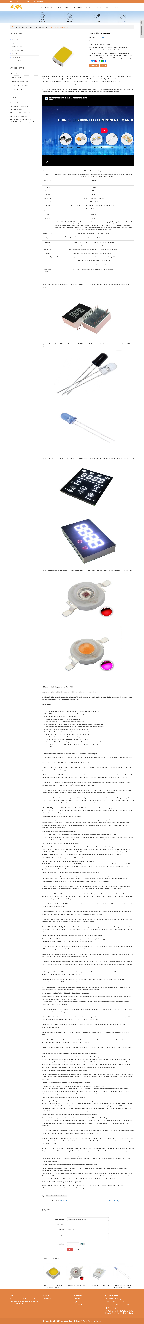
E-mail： (61, 1229)
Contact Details (78, 1305)
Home (40, 7)
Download (90, 7)
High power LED (17, 57)
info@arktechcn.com (21, 2)
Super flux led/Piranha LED (20, 61)
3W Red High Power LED (76, 1285)
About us (48, 7)
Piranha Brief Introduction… (20, 81)
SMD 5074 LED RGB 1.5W (99, 1285)
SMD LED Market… (17, 90)
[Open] (142, 29)
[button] (61, 7)
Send (70, 1249)
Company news (48, 1299)
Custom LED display (18, 46)
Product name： (59, 1219)
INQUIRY (95, 65)
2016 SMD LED (42, 27)
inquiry (99, 7)
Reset (77, 1249)
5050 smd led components (68, 1201)
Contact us (108, 7)
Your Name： (60, 1224)
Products (58, 7)
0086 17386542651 (24, 113)
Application (78, 7)
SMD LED (32, 27)
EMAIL (104, 65)
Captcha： (61, 1244)
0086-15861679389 (38, 2)
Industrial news (48, 1302)
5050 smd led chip (113, 1201)
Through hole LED (17, 50)
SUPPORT (77, 1295)
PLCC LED (15, 39)
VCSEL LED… (15, 73)
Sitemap (98, 1321)
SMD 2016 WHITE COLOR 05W (56, 1196)
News (67, 7)
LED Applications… (17, 77)
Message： (60, 1235)
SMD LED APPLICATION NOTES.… (21, 86)
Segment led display (18, 43)
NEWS (46, 1295)
